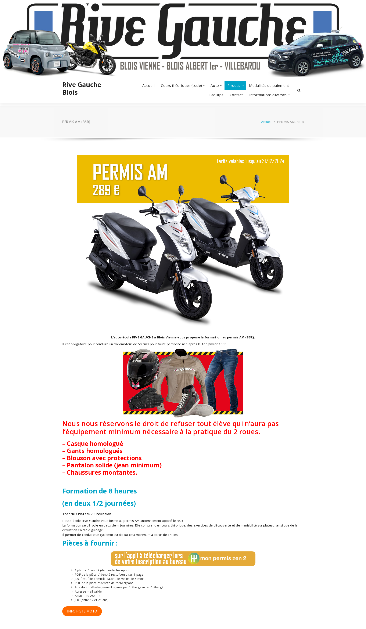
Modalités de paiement (269, 85)
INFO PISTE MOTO (82, 611)
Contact (236, 94)
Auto (215, 85)
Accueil (148, 85)
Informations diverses (268, 94)
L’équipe (216, 94)
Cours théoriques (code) (181, 85)
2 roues (233, 85)
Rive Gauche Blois (81, 88)
